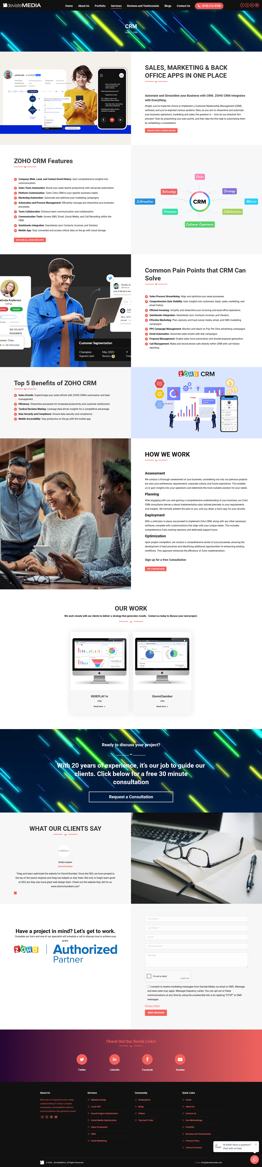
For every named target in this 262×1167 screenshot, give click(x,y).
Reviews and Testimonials (198, 1134)
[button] (15, 893)
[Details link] (99, 661)
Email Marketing (99, 1141)
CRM (99, 701)
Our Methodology (194, 1120)
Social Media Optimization (104, 1120)
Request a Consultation (131, 796)
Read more (98, 706)
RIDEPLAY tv (99, 696)
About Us (190, 1106)
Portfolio (190, 1127)
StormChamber (162, 696)
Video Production (99, 1127)
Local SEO (96, 1106)
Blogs (141, 1106)
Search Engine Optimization (104, 1113)
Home (188, 1100)
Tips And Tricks (145, 1120)
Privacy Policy (152, 1005)
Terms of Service (194, 1147)
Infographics (144, 1100)
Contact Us (191, 1113)
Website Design (98, 1100)
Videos (141, 1113)
